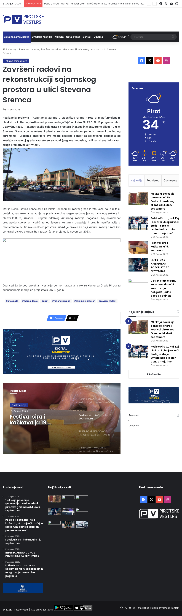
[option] (62, 418)
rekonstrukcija (62, 300)
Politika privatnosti (160, 607)
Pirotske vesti (20, 609)
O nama (98, 36)
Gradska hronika (42, 36)
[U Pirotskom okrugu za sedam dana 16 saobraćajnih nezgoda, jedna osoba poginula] (138, 285)
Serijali (87, 36)
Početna (10, 49)
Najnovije (136, 180)
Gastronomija (19, 405)
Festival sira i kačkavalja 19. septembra (29, 420)
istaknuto (12, 300)
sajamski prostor (85, 300)
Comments (170, 180)
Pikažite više (154, 374)
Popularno (152, 180)
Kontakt (175, 607)
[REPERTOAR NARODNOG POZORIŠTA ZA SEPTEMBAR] (138, 265)
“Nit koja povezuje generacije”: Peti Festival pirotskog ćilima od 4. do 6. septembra (163, 201)
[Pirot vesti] (23, 19)
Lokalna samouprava (16, 36)
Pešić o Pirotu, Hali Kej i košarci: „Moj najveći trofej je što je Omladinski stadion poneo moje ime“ (97, 3)
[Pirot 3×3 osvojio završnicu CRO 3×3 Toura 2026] (68, 524)
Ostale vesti (73, 36)
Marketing (144, 607)
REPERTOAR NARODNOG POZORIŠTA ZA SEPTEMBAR (160, 265)
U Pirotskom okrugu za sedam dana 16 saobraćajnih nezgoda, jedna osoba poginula (163, 288)
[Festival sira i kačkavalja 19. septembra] (138, 247)
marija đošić (31, 300)
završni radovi (108, 300)
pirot (45, 300)
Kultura (59, 36)
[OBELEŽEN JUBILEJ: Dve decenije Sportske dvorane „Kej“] (82, 524)
